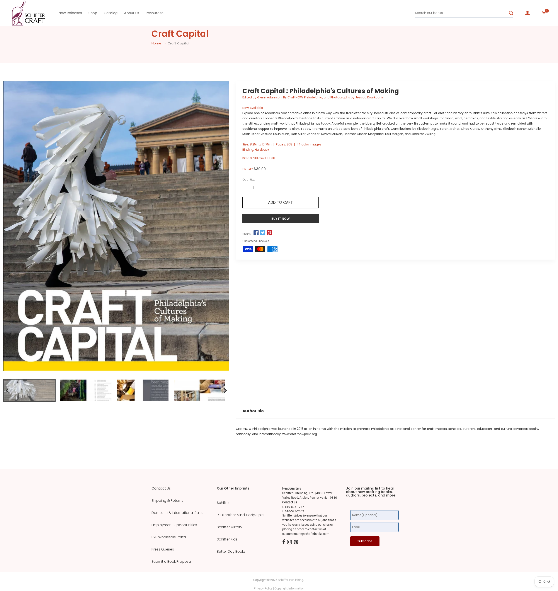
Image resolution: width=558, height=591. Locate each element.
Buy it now (280, 218)
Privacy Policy (263, 588)
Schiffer (223, 503)
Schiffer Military (229, 527)
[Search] (511, 13)
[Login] (527, 13)
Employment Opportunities (174, 525)
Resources (154, 12)
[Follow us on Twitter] (262, 233)
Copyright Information (289, 588)
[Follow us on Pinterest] (269, 233)
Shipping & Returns (167, 500)
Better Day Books (231, 551)
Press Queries (162, 549)
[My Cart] (544, 13)
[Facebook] (283, 542)
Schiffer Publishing (290, 580)
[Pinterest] (296, 542)
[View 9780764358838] (29, 390)
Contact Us (161, 488)
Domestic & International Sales (177, 513)
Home (156, 43)
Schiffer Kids (227, 539)
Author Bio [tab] (253, 411)
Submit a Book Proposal (171, 561)
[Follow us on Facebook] (256, 233)
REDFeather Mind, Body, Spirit (241, 515)
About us (131, 12)
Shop (92, 12)
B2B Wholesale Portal (169, 537)
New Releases (70, 12)
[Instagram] (289, 542)
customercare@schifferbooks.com (305, 533)
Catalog (110, 12)
